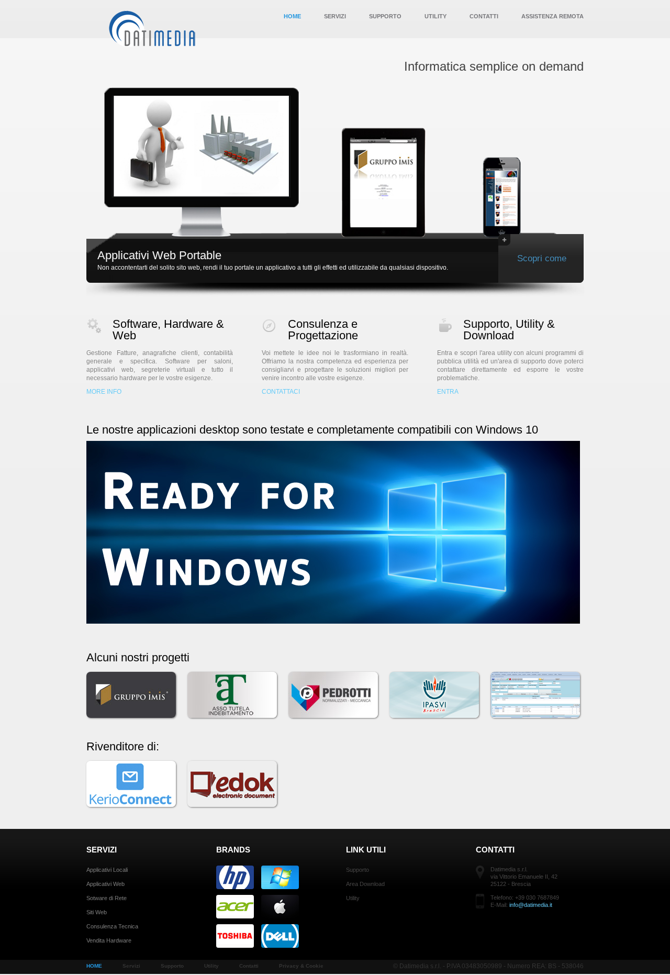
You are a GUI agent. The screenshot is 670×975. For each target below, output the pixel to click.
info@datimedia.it (530, 905)
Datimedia (153, 29)
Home (292, 16)
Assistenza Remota (552, 16)
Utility (435, 16)
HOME (94, 966)
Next (598, 183)
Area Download (365, 884)
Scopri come (541, 258)
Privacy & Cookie (301, 966)
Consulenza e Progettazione (323, 329)
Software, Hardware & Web (168, 329)
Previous (71, 183)
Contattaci (281, 391)
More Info (103, 391)
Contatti (484, 16)
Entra (448, 391)
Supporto (385, 16)
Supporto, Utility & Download (509, 329)
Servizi (335, 16)
